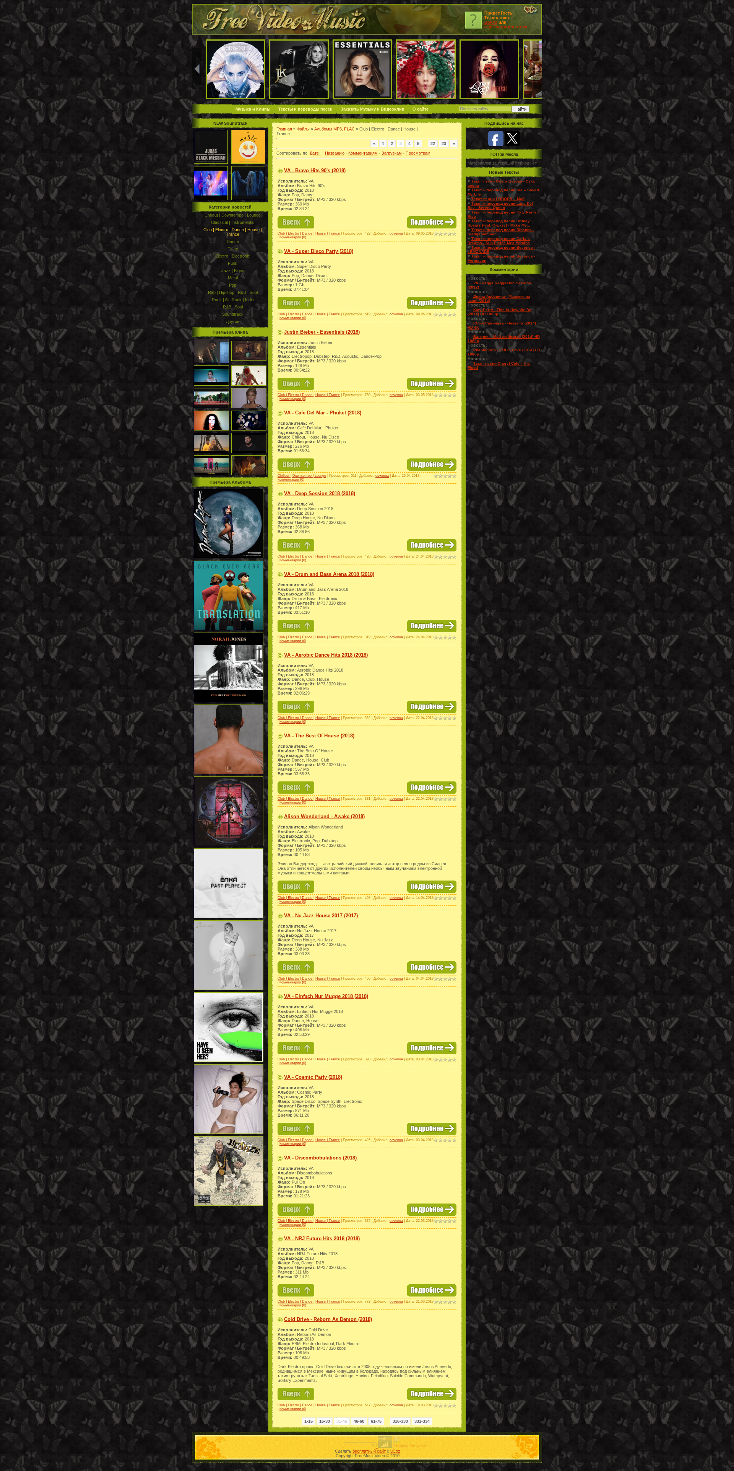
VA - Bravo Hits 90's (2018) (315, 170)
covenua (396, 233)
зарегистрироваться (505, 26)
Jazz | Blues (232, 270)
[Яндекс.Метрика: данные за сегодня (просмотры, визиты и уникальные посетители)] (410, 1442)
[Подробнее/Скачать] (431, 227)
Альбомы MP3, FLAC (334, 129)
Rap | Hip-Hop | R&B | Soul (233, 292)
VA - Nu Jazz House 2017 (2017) (321, 915)
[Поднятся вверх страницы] (296, 227)
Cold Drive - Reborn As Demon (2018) (328, 1319)
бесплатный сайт (369, 1451)
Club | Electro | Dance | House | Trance (232, 231)
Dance (233, 241)
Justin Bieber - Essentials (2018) (322, 332)
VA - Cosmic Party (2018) (313, 1077)
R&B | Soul (233, 307)
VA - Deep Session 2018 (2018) (319, 493)
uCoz (395, 1451)
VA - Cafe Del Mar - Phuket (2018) (322, 413)
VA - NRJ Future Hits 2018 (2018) (322, 1238)
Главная (284, 129)
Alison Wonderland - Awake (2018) (324, 816)
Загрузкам (392, 153)
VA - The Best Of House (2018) (319, 736)
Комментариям (363, 153)
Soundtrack (233, 314)
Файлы (303, 129)
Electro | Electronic (232, 256)
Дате (314, 153)
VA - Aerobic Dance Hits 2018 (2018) (326, 655)
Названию (334, 153)
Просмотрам (418, 153)
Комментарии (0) (292, 237)
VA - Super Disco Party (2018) (318, 251)
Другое (232, 321)
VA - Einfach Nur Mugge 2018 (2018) (326, 996)
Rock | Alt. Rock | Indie (233, 299)
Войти (490, 22)
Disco (232, 248)
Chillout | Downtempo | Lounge (233, 215)
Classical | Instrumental (232, 222)
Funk (232, 263)
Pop (232, 285)
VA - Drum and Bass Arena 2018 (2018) (329, 574)
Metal (233, 278)
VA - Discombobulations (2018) (320, 1158)
